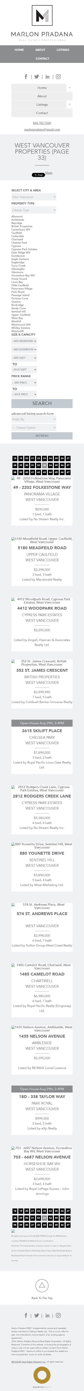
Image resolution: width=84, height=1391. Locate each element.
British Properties (21, 226)
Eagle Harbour (20, 259)
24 (50, 458)
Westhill (16, 321)
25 (56, 458)
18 (14, 458)
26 (62, 458)
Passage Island (20, 295)
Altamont (17, 216)
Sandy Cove (18, 308)
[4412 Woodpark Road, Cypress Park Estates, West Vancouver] (42, 602)
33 (44, 465)
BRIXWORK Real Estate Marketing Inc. (28, 1362)
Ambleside (17, 219)
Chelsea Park (19, 242)
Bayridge (16, 223)
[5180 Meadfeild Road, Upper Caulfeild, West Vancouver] (42, 542)
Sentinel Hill (18, 311)
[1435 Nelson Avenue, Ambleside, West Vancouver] (42, 1030)
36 (62, 465)
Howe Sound (19, 278)
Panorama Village (21, 288)
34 (50, 465)
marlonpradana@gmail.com (42, 129)
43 (44, 472)
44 (50, 472)
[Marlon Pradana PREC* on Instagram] (58, 78)
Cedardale (17, 236)
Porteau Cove (19, 298)
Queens (16, 301)
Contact (42, 58)
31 (32, 465)
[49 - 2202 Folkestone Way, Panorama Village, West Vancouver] (42, 481)
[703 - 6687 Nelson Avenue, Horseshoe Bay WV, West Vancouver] (42, 1151)
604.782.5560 (42, 123)
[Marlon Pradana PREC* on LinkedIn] (47, 78)
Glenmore (17, 272)
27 (68, 458)
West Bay (17, 318)
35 (56, 465)
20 (26, 458)
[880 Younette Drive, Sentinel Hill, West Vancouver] (42, 847)
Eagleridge (17, 262)
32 (38, 465)
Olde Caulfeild (20, 285)
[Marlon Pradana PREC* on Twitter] (36, 78)
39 (20, 472)
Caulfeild (16, 233)
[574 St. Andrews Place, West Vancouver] (42, 908)
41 (32, 472)
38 (14, 472)
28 (14, 465)
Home (19, 49)
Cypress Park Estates (24, 249)
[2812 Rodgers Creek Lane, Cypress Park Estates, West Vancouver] (42, 790)
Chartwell (17, 239)
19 (20, 458)
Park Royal (17, 292)
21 (32, 458)
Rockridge (17, 305)
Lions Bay (17, 282)
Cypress (16, 246)
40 (26, 472)
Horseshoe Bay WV (23, 275)
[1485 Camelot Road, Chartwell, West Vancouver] (42, 968)
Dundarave (18, 256)
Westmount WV (21, 324)
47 (68, 472)
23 (44, 458)
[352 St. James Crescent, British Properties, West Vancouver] (42, 664)
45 (56, 472)
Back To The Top (42, 1298)
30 (26, 465)
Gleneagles (18, 269)
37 (68, 465)
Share (48, 173)
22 (38, 458)
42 (38, 472)
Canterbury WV (20, 229)
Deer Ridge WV (20, 252)
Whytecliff (17, 331)
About (40, 49)
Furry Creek (18, 265)
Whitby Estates (20, 328)
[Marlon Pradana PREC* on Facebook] (25, 78)
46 (62, 472)
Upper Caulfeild (20, 315)
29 (20, 465)
